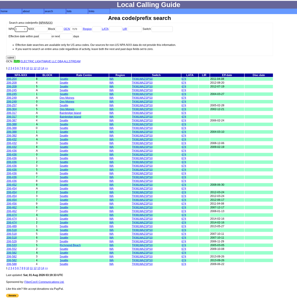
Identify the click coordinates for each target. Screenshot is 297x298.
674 (184, 78)
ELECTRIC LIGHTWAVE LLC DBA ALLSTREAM (50, 61)
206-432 (12, 139)
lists (69, 11)
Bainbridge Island (70, 112)
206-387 (12, 120)
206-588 (12, 264)
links (91, 11)
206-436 (12, 150)
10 (27, 68)
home (4, 11)
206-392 (12, 135)
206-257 (12, 105)
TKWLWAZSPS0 (142, 78)
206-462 (12, 207)
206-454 (12, 188)
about (26, 11)
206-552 (12, 249)
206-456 (12, 203)
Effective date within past (24, 36)
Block (52, 28)
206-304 (12, 109)
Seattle (64, 78)
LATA (105, 28)
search (49, 11)
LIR (125, 28)
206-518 (12, 230)
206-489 (12, 226)
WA (111, 78)
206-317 (12, 112)
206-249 (12, 97)
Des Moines (67, 97)
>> (46, 68)
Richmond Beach (70, 245)
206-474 (12, 214)
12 (35, 68)
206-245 (12, 90)
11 (31, 68)
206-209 (12, 82)
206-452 (12, 184)
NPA (12, 28)
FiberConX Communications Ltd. (44, 281)
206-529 (12, 241)
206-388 (12, 124)
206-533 (12, 245)
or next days (65, 36)
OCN (67, 28)
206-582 (12, 252)
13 (38, 68)
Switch (147, 28)
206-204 (12, 78)
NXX (31, 28)
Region (87, 28)
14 (42, 68)
